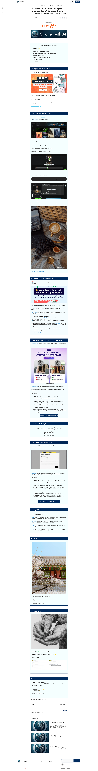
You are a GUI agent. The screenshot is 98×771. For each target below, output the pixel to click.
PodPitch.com (34, 312)
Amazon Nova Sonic (36, 513)
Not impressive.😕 (36, 690)
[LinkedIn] (62, 764)
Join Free (77, 1)
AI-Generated (35, 600)
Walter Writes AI (34, 343)
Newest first (62, 704)
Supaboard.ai (34, 445)
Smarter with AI (33, 5)
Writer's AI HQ (34, 521)
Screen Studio (34, 525)
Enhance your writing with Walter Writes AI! (49, 415)
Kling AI (43, 117)
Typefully (33, 529)
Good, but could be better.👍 (38, 689)
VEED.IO (33, 517)
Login (72, 1)
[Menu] (81, 1)
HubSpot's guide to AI (41, 97)
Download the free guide (36, 106)
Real (34, 599)
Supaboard (33, 473)
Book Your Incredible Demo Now (38, 332)
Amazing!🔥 (35, 687)
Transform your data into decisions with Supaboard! (49, 501)
